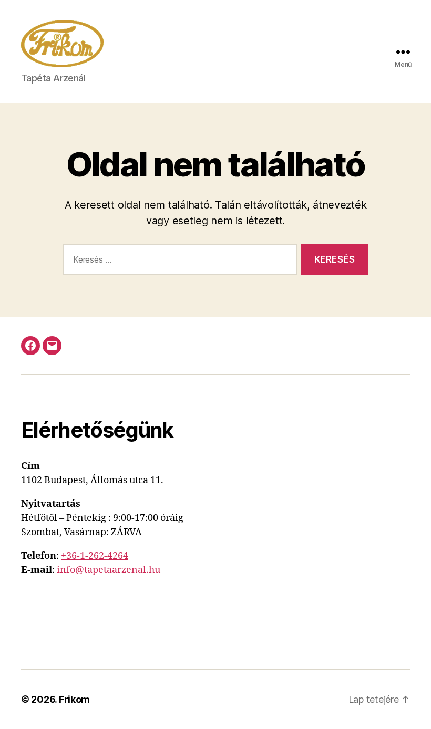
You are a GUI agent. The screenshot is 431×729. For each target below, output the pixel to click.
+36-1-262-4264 (94, 556)
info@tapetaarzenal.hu (108, 570)
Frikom (74, 699)
